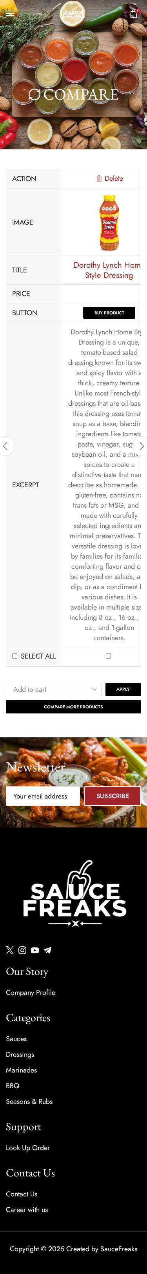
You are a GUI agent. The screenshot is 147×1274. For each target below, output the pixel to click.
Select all (38, 656)
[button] (10, 13)
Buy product (109, 313)
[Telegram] (47, 950)
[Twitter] (10, 950)
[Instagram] (22, 950)
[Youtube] (35, 950)
